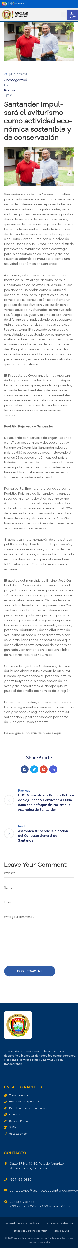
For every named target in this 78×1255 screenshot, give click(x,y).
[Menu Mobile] (63, 14)
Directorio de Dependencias (28, 1108)
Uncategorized (15, 80)
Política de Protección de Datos (22, 1222)
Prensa (9, 90)
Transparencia (18, 1095)
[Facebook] (25, 769)
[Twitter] (34, 769)
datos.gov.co (18, 1134)
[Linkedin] (53, 769)
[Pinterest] (44, 769)
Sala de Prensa (19, 1121)
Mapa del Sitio (61, 1230)
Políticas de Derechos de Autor (30, 1230)
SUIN (12, 1127)
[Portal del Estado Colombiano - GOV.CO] (13, 4)
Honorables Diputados (24, 1101)
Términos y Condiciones (59, 1222)
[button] (72, 15)
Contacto (15, 1114)
